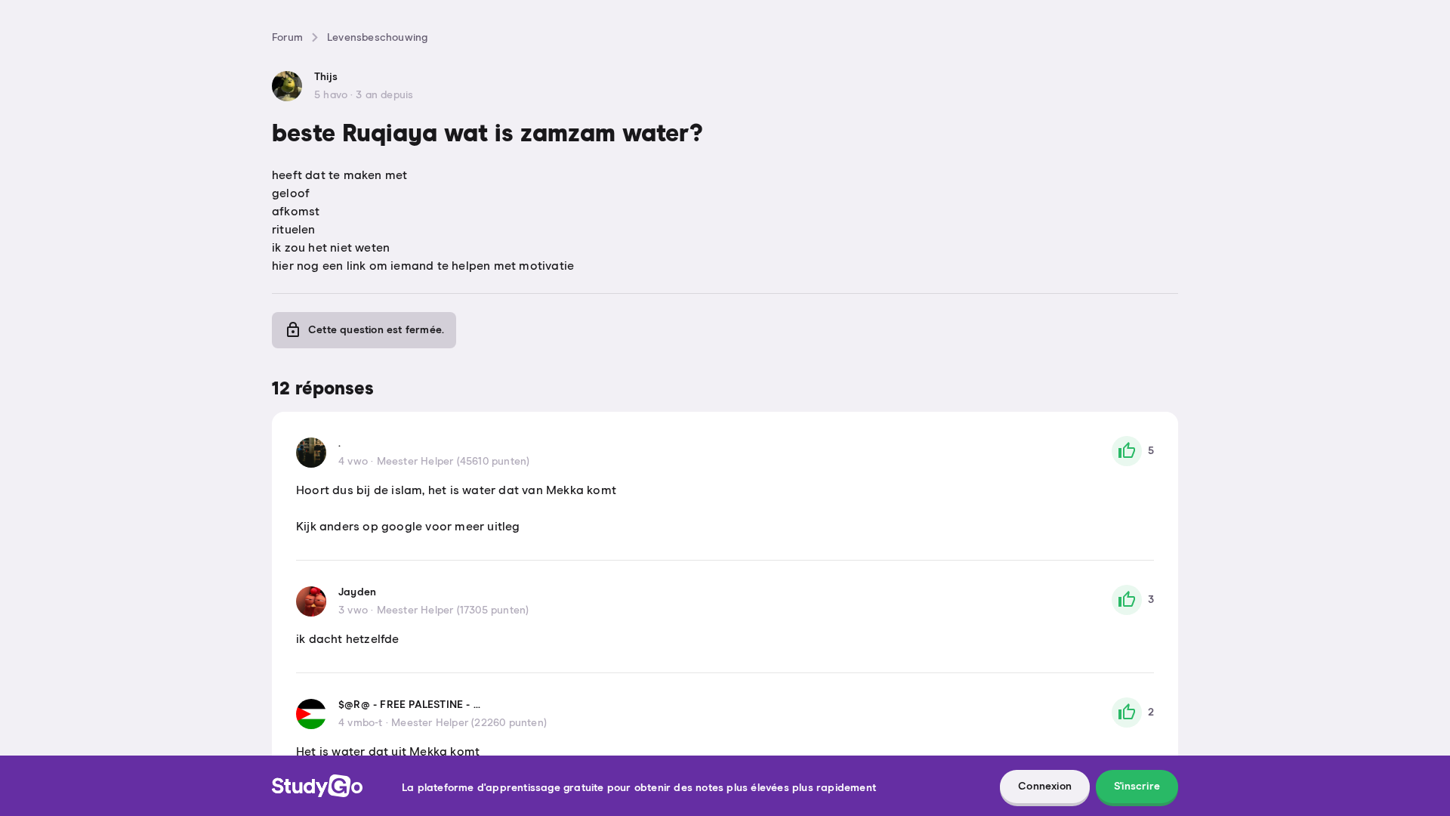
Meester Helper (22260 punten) (469, 723)
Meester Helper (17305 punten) (453, 610)
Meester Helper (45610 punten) (453, 461)
